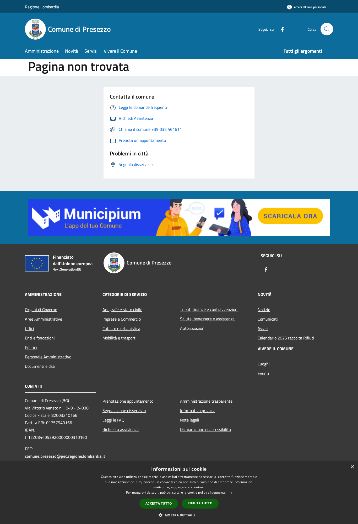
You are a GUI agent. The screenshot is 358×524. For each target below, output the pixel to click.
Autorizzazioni (192, 328)
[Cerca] (327, 29)
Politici (31, 347)
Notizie (264, 309)
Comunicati (268, 319)
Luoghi (264, 364)
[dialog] (179, 492)
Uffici (29, 328)
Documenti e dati (40, 366)
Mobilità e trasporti (119, 338)
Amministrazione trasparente (206, 401)
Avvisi (263, 328)
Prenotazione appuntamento (127, 401)
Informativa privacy (197, 410)
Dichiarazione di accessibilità (205, 429)
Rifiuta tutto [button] (200, 503)
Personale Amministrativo (48, 357)
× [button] (352, 467)
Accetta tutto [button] (158, 503)
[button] (178, 515)
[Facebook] (280, 29)
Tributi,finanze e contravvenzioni (209, 309)
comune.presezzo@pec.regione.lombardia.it (65, 456)
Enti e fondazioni (40, 338)
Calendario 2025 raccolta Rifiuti (286, 338)
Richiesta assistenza (120, 429)
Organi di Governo (41, 309)
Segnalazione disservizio (124, 410)
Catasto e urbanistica (121, 328)
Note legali (189, 420)
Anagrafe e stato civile (122, 309)
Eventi (263, 373)
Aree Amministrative (43, 319)
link (229, 492)
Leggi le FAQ (113, 420)
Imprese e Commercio (121, 319)
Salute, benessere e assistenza (207, 319)
